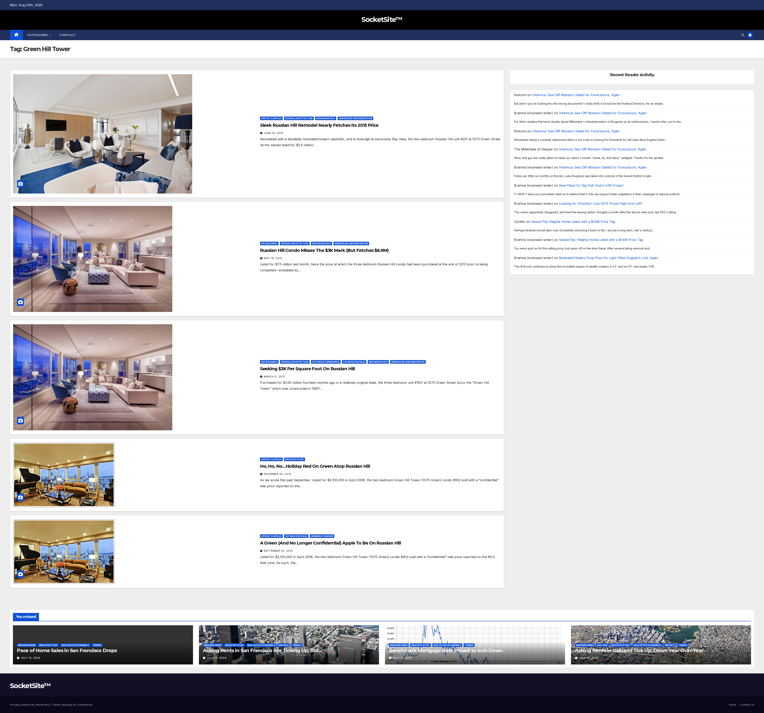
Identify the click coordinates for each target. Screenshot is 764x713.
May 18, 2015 (273, 258)
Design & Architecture (299, 118)
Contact (67, 35)
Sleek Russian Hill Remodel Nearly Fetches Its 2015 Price (319, 125)
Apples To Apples (271, 118)
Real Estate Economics (75, 645)
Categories (38, 35)
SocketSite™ (382, 19)
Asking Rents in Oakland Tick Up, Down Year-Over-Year (639, 650)
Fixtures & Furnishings (325, 362)
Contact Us (747, 704)
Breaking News (26, 645)
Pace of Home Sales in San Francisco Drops (67, 650)
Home (732, 704)
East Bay (602, 645)
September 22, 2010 (278, 550)
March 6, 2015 (274, 376)
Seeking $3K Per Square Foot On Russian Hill (307, 368)
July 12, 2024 (216, 657)
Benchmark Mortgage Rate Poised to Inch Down (445, 650)
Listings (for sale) (354, 362)
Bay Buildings (269, 243)
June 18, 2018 (273, 132)
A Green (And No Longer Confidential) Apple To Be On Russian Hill (330, 543)
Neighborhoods (325, 118)
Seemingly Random (322, 536)
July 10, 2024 (588, 657)
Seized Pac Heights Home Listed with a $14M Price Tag (573, 222)
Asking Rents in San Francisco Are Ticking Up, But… (262, 650)
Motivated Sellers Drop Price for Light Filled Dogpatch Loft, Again (608, 258)
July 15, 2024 (30, 657)
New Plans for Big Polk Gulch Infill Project (591, 186)
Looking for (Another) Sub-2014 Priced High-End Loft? (600, 204)
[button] (743, 35)
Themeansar (85, 704)
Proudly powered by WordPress (30, 704)
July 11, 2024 (402, 657)
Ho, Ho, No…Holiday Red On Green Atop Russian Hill (315, 466)
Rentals (283, 645)
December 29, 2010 (277, 473)
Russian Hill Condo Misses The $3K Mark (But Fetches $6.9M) (324, 250)
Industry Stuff (294, 459)
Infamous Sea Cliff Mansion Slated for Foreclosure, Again (576, 95)
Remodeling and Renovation (355, 118)
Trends (97, 645)
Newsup (67, 704)
